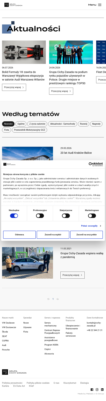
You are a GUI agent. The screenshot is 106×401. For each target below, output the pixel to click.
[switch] (40, 216)
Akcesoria (49, 354)
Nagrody (96, 124)
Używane (27, 327)
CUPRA (5, 340)
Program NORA (51, 345)
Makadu (90, 394)
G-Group (100, 394)
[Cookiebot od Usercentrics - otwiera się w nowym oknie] (91, 164)
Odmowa (19, 234)
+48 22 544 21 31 (94, 330)
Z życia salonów (37, 124)
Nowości (8, 124)
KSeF (31, 386)
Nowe (26, 323)
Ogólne (21, 124)
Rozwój (83, 124)
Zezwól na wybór (53, 234)
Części (47, 349)
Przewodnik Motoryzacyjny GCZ (29, 130)
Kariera (5, 386)
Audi (4, 345)
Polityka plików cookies (38, 383)
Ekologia (84, 383)
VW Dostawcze (9, 327)
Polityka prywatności (12, 383)
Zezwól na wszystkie (86, 234)
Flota (6, 130)
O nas (56, 383)
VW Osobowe (8, 323)
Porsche (6, 350)
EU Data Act (19, 386)
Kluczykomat (69, 383)
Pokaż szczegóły (89, 226)
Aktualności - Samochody (62, 124)
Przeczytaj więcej (12, 87)
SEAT (4, 336)
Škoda (5, 332)
